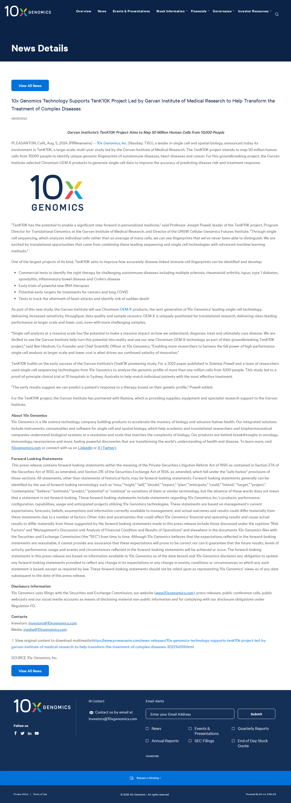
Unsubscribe (152, 756)
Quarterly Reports (253, 728)
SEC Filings (204, 740)
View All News (30, 85)
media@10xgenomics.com (45, 629)
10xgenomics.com (26, 447)
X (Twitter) (107, 447)
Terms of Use (40, 794)
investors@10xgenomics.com (52, 622)
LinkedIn (85, 447)
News (156, 728)
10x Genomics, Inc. (112, 142)
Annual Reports (165, 740)
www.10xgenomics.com (174, 592)
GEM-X (126, 309)
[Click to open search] (277, 14)
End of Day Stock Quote (253, 743)
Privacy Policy (21, 794)
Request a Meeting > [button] (149, 778)
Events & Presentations (207, 731)
